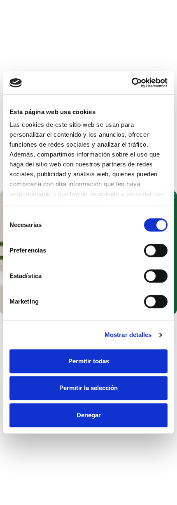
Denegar (89, 414)
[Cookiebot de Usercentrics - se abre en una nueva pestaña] (131, 82)
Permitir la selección (88, 387)
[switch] (156, 250)
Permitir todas (88, 361)
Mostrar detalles (128, 334)
